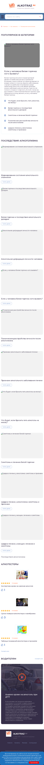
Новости (9, 743)
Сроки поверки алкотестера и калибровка (18, 614)
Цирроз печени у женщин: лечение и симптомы (18, 545)
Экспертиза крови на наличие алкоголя (17, 586)
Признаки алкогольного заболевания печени (22, 380)
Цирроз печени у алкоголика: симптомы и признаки (20, 129)
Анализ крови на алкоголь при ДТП (21, 695)
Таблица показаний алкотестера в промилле (19, 641)
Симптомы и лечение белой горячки (22, 115)
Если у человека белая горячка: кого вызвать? (20, 72)
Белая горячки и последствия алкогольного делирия (20, 109)
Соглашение (33, 743)
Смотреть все (5, 651)
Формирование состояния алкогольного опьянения (19, 176)
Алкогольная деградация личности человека (21, 259)
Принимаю (34, 762)
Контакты (17, 743)
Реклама (24, 743)
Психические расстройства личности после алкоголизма (23, 121)
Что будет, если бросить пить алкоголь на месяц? (23, 102)
